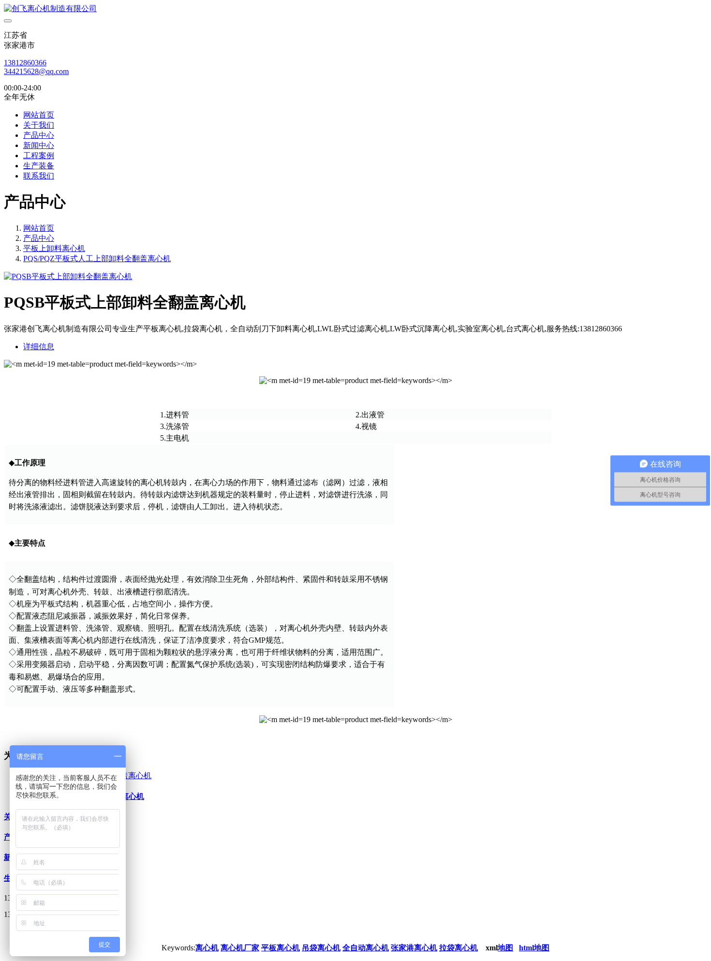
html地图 (534, 948)
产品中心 (38, 135)
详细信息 (38, 346)
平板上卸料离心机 (54, 248)
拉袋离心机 (458, 948)
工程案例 (38, 155)
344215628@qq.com (36, 71)
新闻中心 (38, 145)
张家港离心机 (414, 948)
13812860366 (25, 63)
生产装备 (38, 166)
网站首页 (38, 115)
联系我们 (38, 176)
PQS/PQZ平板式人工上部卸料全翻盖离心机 (97, 258)
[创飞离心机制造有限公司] (355, 9)
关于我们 (38, 125)
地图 (505, 948)
